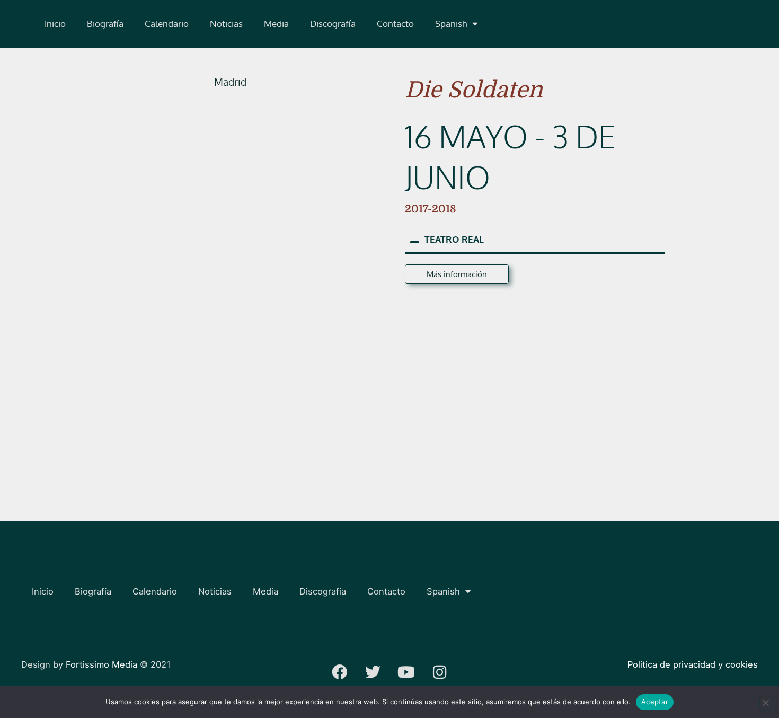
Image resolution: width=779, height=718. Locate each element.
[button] (456, 24)
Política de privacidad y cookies (692, 664)
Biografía (105, 23)
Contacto (395, 23)
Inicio (55, 23)
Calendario (167, 23)
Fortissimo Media (101, 664)
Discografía (333, 23)
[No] (765, 702)
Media (276, 23)
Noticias (226, 23)
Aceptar (654, 701)
